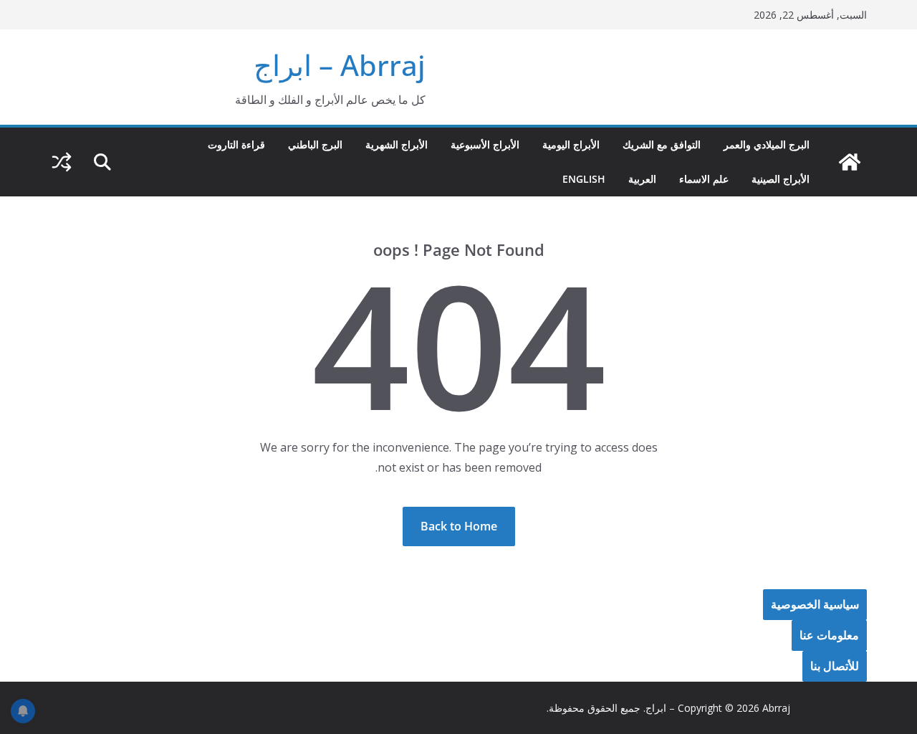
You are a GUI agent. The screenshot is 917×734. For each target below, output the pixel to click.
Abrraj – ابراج (340, 65)
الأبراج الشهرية (396, 144)
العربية (642, 179)
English (583, 179)
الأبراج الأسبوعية (485, 144)
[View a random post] (61, 162)
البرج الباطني (315, 144)
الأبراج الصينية (781, 179)
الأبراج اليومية (571, 144)
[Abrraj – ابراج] (849, 162)
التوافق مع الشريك (662, 144)
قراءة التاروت (236, 144)
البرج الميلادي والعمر (767, 144)
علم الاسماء (704, 179)
